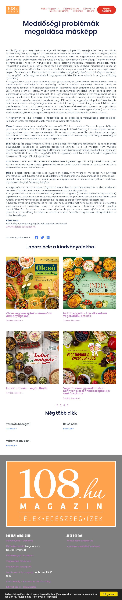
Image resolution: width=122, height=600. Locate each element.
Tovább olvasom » (14, 320)
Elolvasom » (11, 428)
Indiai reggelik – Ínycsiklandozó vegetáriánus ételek (85, 314)
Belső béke (70, 424)
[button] (36, 237)
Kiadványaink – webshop (19, 540)
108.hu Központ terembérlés (21, 586)
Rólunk (90, 11)
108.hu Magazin (48, 9)
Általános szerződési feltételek (83, 546)
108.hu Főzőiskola (15, 546)
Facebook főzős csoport (19, 572)
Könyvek (87, 9)
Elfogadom (109, 594)
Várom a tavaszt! (18, 441)
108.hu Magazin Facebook (20, 555)
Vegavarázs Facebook (18, 561)
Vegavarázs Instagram (18, 566)
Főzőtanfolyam (71, 9)
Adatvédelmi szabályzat (80, 540)
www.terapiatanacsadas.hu (21, 226)
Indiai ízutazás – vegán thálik (26, 388)
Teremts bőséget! (18, 424)
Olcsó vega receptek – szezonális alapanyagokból (29, 314)
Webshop (78, 11)
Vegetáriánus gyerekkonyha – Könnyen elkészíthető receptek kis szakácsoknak (86, 390)
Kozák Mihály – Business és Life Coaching (28, 581)
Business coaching (59, 11)
